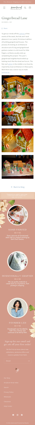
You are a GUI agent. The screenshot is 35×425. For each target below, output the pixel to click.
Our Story (7, 378)
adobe (10, 64)
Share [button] (5, 28)
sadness (22, 34)
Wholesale (7, 397)
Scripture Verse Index (11, 383)
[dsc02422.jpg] (17, 125)
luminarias (5, 72)
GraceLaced (14, 423)
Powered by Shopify (23, 423)
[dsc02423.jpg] (17, 152)
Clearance (7, 401)
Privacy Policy (8, 392)
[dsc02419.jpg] (17, 178)
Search (6, 387)
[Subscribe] (28, 360)
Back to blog (19, 187)
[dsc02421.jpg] (17, 99)
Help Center (8, 406)
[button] (4, 7)
